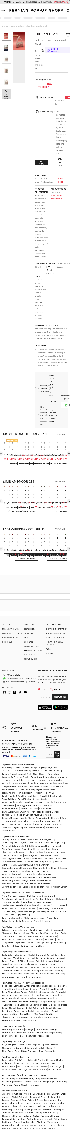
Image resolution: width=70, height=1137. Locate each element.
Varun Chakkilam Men (33, 887)
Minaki (62, 905)
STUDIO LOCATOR (10, 637)
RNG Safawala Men (11, 877)
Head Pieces (56, 989)
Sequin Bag (22, 1017)
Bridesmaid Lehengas (14, 936)
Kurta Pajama (16, 964)
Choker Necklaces (38, 1005)
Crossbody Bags (10, 1014)
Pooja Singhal (38, 767)
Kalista (5, 783)
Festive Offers (37, 946)
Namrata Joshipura (42, 805)
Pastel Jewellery (10, 998)
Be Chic (50, 911)
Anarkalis (17, 930)
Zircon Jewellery (54, 995)
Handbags (7, 1011)
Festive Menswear (45, 973)
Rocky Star (32, 774)
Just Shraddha (34, 905)
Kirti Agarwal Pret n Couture (33, 1069)
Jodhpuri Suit (31, 964)
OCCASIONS (29, 655)
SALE (26, 637)
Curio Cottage (9, 896)
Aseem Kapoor (9, 830)
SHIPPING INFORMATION (56, 629)
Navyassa (25, 1063)
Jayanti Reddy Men (11, 887)
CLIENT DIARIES (31, 659)
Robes (5, 961)
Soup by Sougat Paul (27, 815)
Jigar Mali (28, 824)
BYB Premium (54, 1069)
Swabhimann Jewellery (13, 905)
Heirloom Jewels (46, 992)
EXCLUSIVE (28, 633)
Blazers (30, 961)
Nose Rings (9, 989)
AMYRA (25, 915)
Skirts (30, 939)
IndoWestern (55, 970)
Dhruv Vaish (32, 839)
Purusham (22, 852)
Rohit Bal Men (53, 846)
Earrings (18, 986)
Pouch (17, 1011)
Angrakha (53, 964)
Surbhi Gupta (33, 821)
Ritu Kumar (39, 793)
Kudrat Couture (59, 868)
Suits (57, 955)
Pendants (60, 992)
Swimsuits (61, 939)
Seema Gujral (39, 796)
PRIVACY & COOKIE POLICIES (54, 643)
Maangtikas (22, 989)
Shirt (56, 1048)
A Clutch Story (9, 911)
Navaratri (7, 1081)
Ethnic (35, 970)
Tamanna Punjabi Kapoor (14, 827)
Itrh (19, 824)
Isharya (21, 896)
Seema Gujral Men (11, 880)
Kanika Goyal (51, 812)
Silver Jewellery (9, 1001)
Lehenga (29, 1029)
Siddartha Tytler (55, 796)
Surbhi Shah (45, 808)
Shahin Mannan (36, 827)
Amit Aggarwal (24, 805)
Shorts (13, 961)
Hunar (32, 902)
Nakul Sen (63, 783)
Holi (12, 1078)
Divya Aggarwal (10, 812)
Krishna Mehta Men (13, 855)
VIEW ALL (60, 434)
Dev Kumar (61, 852)
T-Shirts (21, 961)
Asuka (17, 849)
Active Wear (8, 977)
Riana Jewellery (10, 908)
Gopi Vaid (44, 815)
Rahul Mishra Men (42, 874)
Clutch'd (50, 899)
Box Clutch (35, 1017)
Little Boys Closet (10, 1063)
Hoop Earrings (21, 1005)
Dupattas (8, 942)
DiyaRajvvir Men (41, 865)
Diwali (5, 1078)
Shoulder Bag (8, 1017)
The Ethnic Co (9, 852)
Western (43, 970)
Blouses (30, 942)
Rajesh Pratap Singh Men (51, 843)
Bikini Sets (21, 939)
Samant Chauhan (29, 808)
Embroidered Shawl (12, 1020)
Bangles (52, 986)
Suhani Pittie (8, 921)
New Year (34, 1085)
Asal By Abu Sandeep (42, 771)
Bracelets (35, 986)
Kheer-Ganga (52, 849)
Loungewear (60, 967)
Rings (44, 986)
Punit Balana (8, 790)
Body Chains (8, 992)
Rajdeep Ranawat (25, 790)
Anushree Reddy (22, 771)
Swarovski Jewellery (34, 995)
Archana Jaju (48, 821)
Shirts (31, 955)
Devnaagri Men (31, 855)
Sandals (20, 1008)
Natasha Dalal (22, 767)
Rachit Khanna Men (33, 861)
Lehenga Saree (43, 942)
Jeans (5, 964)
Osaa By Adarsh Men (49, 774)
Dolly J (57, 771)
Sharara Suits (8, 1032)
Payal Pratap (56, 786)
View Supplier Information (57, 197)
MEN (19, 2)
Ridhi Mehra (50, 777)
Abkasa (58, 861)
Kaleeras (34, 989)
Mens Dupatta (21, 967)
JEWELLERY (31, 2)
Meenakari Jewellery (12, 995)
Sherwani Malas (12, 970)
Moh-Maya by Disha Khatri (40, 896)
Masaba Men (33, 871)
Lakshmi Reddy (56, 1060)
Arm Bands (21, 992)
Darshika (50, 852)
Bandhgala (7, 967)
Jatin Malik (60, 858)
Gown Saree (58, 942)
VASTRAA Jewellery (11, 902)
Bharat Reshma (36, 852)
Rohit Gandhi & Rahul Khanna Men (39, 877)
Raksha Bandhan (49, 1078)
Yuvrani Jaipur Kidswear (44, 1063)
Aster (25, 902)
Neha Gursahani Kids (27, 1066)
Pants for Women (48, 936)
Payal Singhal (24, 799)
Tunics (64, 933)
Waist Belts (27, 1011)
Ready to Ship (21, 946)
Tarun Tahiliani (9, 799)
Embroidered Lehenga (46, 1029)
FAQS (48, 649)
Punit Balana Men (49, 855)
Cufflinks (25, 970)
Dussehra (17, 1081)
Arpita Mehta (27, 818)
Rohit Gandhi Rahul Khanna (15, 802)
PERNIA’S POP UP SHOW (13, 633)
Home (5, 26)
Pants (64, 955)
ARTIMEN (49, 861)
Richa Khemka (9, 824)
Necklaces (7, 986)
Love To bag (24, 899)
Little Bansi (30, 1060)
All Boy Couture (9, 1069)
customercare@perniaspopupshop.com (21, 682)
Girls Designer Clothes (13, 1029)
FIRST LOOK (7, 642)
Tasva (5, 839)
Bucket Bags (26, 1014)
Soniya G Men (28, 880)
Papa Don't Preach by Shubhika (33, 786)
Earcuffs (44, 989)
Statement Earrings (28, 1001)
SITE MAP (50, 653)
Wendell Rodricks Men (13, 884)
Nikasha (50, 802)
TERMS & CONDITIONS (56, 637)
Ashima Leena (37, 802)
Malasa (21, 821)
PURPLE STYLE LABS (11, 629)
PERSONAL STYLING (33, 650)
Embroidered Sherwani (24, 1048)
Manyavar (63, 777)
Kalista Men (26, 868)
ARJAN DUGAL (25, 865)
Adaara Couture (42, 824)
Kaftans (55, 933)
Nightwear (20, 942)
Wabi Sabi (7, 849)
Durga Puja (48, 1081)
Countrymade (47, 839)
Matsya (56, 818)
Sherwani (40, 955)
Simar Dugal (10, 821)
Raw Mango (8, 767)
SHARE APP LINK (60, 697)
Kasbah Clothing (42, 868)
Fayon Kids (7, 1060)
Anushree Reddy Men (12, 861)
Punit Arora (27, 874)
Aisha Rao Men (9, 865)
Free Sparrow (9, 1066)
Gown (26, 933)
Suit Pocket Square (45, 958)
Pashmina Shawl (50, 1017)
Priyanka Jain (8, 815)
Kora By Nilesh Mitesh (56, 887)
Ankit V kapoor (9, 843)
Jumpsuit (34, 967)
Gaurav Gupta (40, 799)
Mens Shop (29, 973)
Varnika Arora (9, 899)
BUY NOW (41, 162)
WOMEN (8, 2)
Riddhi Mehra (8, 793)
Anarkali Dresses (44, 1032)
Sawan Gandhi (43, 818)
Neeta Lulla (9, 805)
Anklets (32, 992)
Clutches (57, 1008)
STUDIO (59, 2)
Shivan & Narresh (12, 780)
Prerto (37, 921)
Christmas (61, 1081)
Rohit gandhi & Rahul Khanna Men (28, 846)
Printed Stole (29, 1020)
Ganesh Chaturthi (32, 1081)
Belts (28, 1008)
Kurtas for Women (53, 930)
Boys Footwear (30, 1051)
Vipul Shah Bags (12, 915)
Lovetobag (44, 908)
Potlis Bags (45, 1008)
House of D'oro (50, 905)
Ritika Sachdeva (24, 921)
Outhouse (61, 899)
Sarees (39, 930)
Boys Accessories (47, 1051)
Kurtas (50, 955)
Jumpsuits (50, 939)
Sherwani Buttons (54, 961)
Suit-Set (40, 961)
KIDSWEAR (46, 2)
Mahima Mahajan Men (15, 871)
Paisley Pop (52, 918)
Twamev (40, 849)
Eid (37, 1078)
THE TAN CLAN (46, 34)
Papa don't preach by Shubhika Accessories (23, 918)
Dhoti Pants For (9, 1036)
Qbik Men (48, 858)
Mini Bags (39, 1014)
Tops (47, 933)
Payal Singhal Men (11, 874)
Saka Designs (56, 1066)
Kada (4, 1008)
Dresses (18, 933)
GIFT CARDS (29, 642)
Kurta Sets (29, 930)
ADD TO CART (59, 162)
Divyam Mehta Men (28, 843)
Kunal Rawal (28, 849)
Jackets (39, 939)
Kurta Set (21, 1032)
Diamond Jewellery (47, 998)
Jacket (41, 1048)
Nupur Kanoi (10, 786)
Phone (57, 689)
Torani (65, 818)
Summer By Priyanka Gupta (15, 777)
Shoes (12, 1008)
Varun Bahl (61, 802)
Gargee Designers (11, 868)
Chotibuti (42, 1060)
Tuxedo (43, 964)
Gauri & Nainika (38, 780)
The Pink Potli (38, 899)
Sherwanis (7, 933)
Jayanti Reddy (55, 780)
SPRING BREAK (44, 880)
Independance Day (25, 1078)
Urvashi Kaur (52, 827)
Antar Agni (7, 771)
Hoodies (60, 958)
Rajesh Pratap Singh (45, 790)
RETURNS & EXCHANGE (56, 633)
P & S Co (19, 1060)
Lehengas (6, 930)
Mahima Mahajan (39, 783)
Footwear (20, 977)
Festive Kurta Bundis (12, 973)
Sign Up (57, 754)
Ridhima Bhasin (24, 793)
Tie (28, 977)
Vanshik (6, 846)
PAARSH (45, 871)
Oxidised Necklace (58, 1005)
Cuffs (26, 986)
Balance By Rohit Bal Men (37, 884)
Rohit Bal (50, 793)
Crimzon (46, 921)
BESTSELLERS (30, 629)
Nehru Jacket (20, 955)
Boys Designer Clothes (13, 1045)
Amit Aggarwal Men (12, 858)
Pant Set (60, 973)
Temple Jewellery (28, 998)
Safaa (59, 821)
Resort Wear (8, 939)
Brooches (36, 977)
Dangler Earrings (48, 1001)
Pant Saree (7, 946)
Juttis (35, 1008)
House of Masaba (10, 818)
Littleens (44, 1066)
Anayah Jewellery (28, 908)
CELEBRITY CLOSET (32, 646)
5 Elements (39, 911)
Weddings (7, 1085)
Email (44, 689)
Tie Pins (30, 958)
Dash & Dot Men (17, 839)
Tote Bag (50, 1014)
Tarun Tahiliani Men (32, 858)
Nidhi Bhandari (25, 911)
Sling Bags (51, 1011)
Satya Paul (51, 767)
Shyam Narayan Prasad (31, 812)
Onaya (25, 780)
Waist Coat (19, 958)
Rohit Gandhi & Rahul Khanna (16, 796)
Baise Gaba (37, 777)
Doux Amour (57, 908)
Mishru (53, 783)
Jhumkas (62, 1001)
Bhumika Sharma (10, 808)
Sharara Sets (37, 933)
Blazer (49, 1048)
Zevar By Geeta (44, 902)
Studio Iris (57, 824)
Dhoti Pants (32, 936)
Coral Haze (61, 911)
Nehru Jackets (51, 1045)
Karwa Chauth (21, 1085)
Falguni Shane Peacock (13, 774)
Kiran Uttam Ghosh (20, 783)
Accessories (46, 967)
